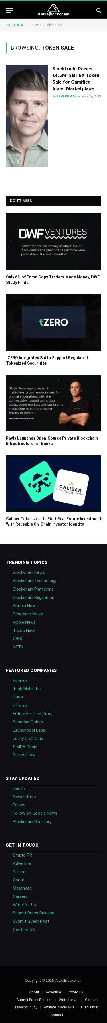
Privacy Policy (26, 1007)
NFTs (18, 647)
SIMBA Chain (25, 746)
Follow (19, 805)
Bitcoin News (25, 605)
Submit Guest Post (31, 921)
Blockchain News (29, 572)
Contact (57, 1015)
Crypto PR (22, 855)
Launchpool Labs (29, 730)
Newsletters (24, 796)
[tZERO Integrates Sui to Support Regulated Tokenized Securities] (53, 322)
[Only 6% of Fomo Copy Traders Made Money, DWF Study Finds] (53, 241)
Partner (20, 871)
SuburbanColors (28, 722)
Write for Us (24, 904)
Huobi (18, 696)
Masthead (22, 888)
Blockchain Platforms (33, 589)
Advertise (22, 863)
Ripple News (24, 622)
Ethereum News (28, 614)
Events (19, 788)
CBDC (18, 638)
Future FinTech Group (33, 713)
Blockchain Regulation (33, 597)
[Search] (98, 10)
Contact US (24, 929)
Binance (20, 680)
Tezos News (25, 630)
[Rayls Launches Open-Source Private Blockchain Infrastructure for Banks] (53, 403)
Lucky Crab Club (28, 738)
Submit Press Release (33, 913)
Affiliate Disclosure (59, 1007)
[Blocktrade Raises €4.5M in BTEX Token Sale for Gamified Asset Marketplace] (27, 116)
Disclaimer (89, 1007)
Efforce (20, 705)
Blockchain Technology (34, 580)
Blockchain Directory (32, 821)
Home (36, 25)
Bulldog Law (24, 755)
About (19, 879)
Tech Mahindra (27, 688)
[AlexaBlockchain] (53, 10)
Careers (20, 896)
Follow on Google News (35, 813)
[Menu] (9, 10)
